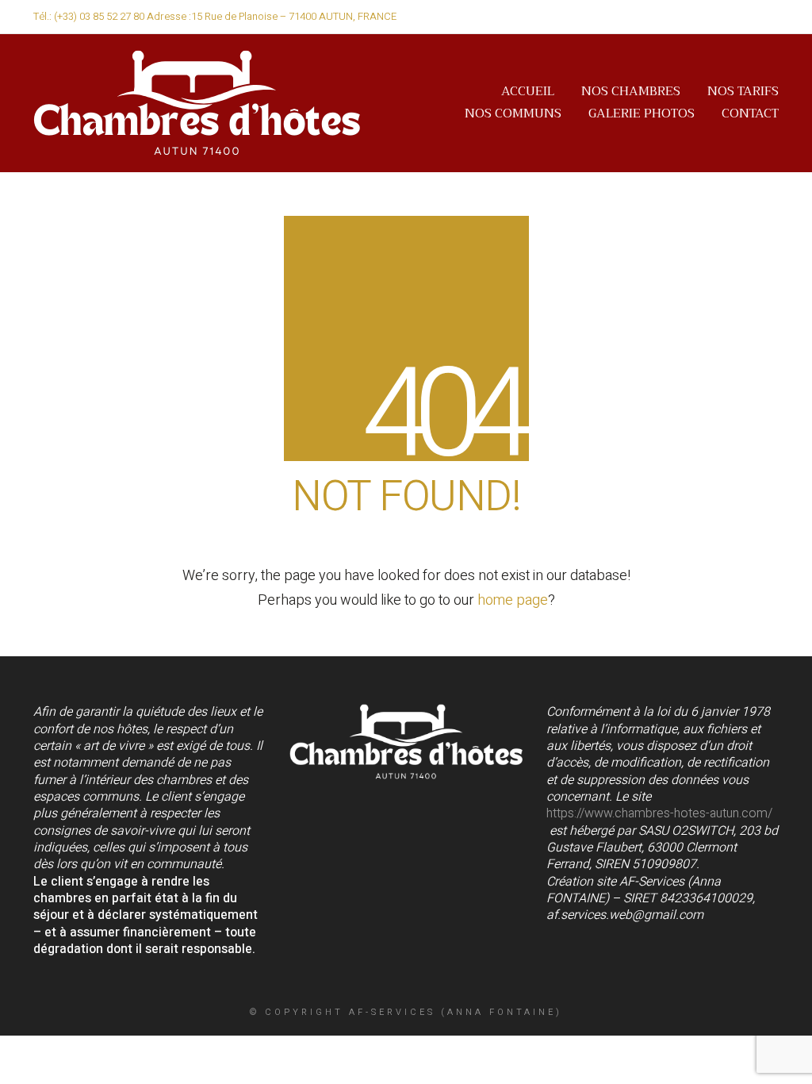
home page (512, 600)
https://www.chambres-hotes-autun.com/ (659, 813)
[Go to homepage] (196, 103)
